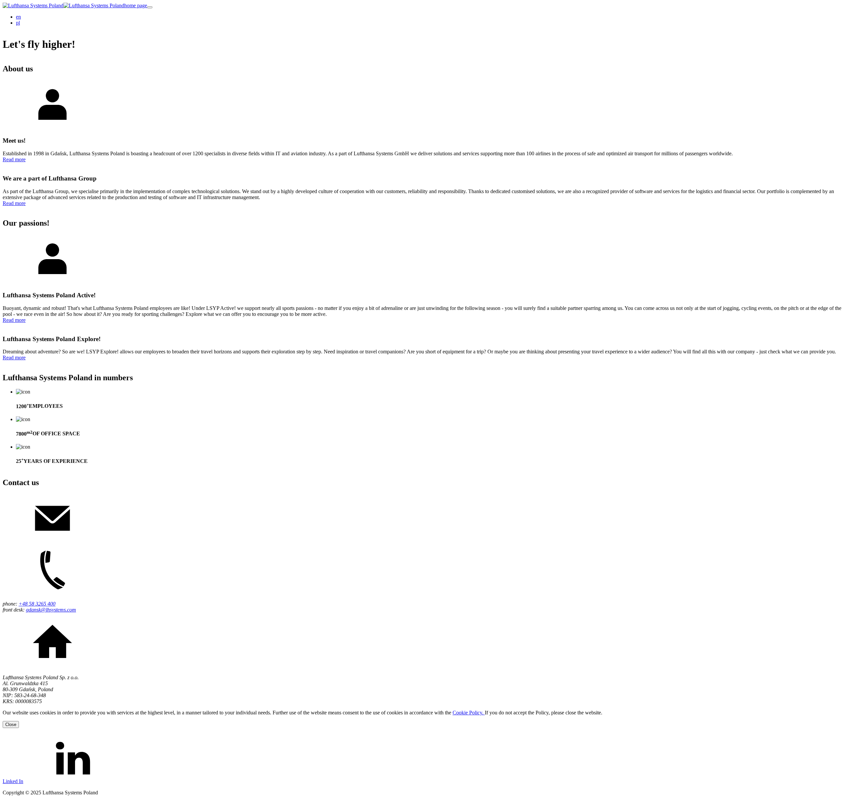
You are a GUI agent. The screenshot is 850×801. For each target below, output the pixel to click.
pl (18, 23)
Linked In (13, 781)
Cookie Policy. (469, 712)
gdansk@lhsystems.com (51, 610)
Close (10, 724)
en (18, 17)
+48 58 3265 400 (37, 604)
